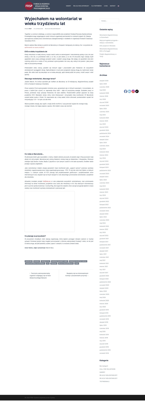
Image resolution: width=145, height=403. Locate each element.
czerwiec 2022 (104, 220)
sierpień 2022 (104, 214)
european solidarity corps (59, 261)
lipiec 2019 (103, 325)
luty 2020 (103, 307)
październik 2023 (105, 170)
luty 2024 (103, 158)
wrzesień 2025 (104, 105)
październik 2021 (105, 245)
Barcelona (29, 261)
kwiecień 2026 (104, 93)
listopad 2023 (104, 167)
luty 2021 (102, 269)
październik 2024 (105, 133)
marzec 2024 (104, 155)
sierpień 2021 (104, 251)
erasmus (36, 261)
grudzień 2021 (104, 238)
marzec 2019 (104, 338)
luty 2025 (103, 124)
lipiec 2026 (103, 84)
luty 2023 (103, 195)
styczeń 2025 (104, 127)
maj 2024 (103, 149)
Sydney (52, 397)
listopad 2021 (104, 241)
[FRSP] (37, 6)
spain (76, 263)
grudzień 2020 (104, 276)
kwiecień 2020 (104, 300)
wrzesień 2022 (104, 211)
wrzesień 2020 (104, 285)
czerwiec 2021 (104, 257)
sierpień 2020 (104, 288)
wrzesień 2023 (104, 173)
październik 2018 (105, 350)
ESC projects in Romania (107, 46)
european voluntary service (78, 261)
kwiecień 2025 (104, 118)
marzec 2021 (104, 266)
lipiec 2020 (103, 291)
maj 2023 (103, 186)
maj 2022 (103, 223)
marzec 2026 (104, 96)
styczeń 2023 (104, 198)
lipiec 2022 (103, 217)
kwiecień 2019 (104, 334)
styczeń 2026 (104, 102)
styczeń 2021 (104, 272)
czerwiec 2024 (104, 146)
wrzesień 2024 (104, 136)
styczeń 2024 (104, 161)
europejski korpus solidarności (35, 263)
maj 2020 (103, 297)
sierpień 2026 (104, 81)
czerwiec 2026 (104, 87)
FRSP (30, 28)
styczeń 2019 (104, 344)
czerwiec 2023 (104, 183)
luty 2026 (103, 99)
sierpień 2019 (104, 322)
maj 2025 (103, 115)
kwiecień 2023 (104, 189)
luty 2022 (103, 232)
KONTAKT (112, 6)
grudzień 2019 (104, 310)
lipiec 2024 (103, 142)
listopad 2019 (104, 313)
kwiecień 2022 (104, 226)
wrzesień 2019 (104, 319)
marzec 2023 (104, 192)
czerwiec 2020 (104, 294)
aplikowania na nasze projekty (34, 47)
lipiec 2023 (103, 180)
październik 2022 (105, 207)
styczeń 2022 (104, 235)
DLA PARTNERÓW (96, 6)
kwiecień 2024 (104, 152)
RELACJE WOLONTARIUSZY (81, 6)
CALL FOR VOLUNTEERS (107, 369)
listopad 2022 (104, 204)
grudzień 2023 (104, 164)
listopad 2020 (104, 279)
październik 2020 (105, 282)
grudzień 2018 (104, 347)
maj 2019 (102, 331)
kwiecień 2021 (104, 263)
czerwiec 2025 (104, 112)
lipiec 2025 (103, 108)
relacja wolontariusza (66, 263)
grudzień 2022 (104, 201)
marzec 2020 (104, 303)
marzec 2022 (104, 229)
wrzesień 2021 (104, 248)
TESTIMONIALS (104, 381)
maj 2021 (102, 260)
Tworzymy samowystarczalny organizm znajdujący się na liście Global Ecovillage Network (40, 275)
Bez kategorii (104, 366)
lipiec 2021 (103, 254)
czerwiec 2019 (104, 328)
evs (48, 263)
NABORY (68, 6)
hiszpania (54, 263)
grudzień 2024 (104, 130)
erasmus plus (46, 261)
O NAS (106, 6)
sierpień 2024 (104, 139)
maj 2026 (103, 90)
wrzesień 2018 (104, 353)
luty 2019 (102, 341)
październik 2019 (105, 316)
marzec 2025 (104, 121)
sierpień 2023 (104, 176)
